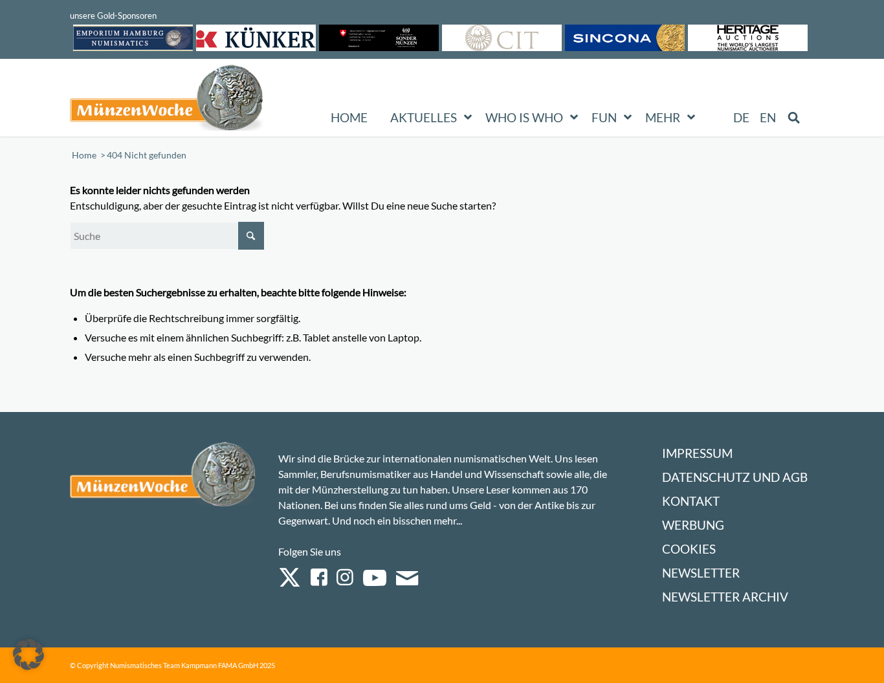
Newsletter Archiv (725, 596)
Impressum (697, 453)
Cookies (689, 548)
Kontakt (691, 500)
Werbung (693, 524)
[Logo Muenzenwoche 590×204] (167, 100)
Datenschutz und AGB (735, 477)
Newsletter (701, 572)
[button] (28, 654)
